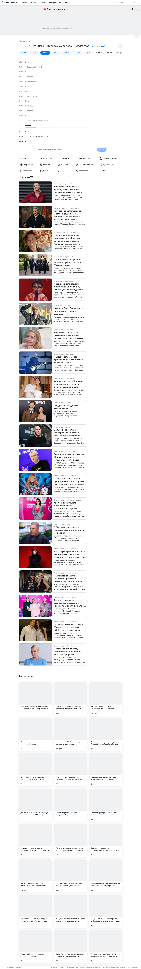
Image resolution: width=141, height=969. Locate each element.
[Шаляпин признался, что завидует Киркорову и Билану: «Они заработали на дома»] (105, 769)
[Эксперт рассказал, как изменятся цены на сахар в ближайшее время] (105, 699)
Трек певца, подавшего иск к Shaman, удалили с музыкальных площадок (69, 457)
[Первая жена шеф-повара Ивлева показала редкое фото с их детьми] (35, 769)
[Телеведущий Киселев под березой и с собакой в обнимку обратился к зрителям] (105, 734)
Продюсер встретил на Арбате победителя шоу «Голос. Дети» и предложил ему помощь (68, 287)
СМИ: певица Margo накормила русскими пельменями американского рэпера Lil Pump (69, 579)
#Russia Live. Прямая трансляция (38, 120)
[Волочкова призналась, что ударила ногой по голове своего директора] (35, 840)
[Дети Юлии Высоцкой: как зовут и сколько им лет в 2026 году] (35, 805)
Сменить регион (97, 46)
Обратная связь (132, 967)
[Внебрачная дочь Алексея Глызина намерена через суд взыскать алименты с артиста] (105, 946)
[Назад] (132, 9)
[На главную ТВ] (7, 2)
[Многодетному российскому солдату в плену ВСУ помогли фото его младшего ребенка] (70, 699)
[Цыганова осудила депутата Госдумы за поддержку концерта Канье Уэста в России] (70, 769)
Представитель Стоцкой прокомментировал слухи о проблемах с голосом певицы (69, 481)
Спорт (119, 53)
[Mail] (3, 2)
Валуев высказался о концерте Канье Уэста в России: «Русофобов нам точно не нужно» (67, 433)
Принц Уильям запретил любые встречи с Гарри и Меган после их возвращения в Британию (68, 262)
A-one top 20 (30, 77)
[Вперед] (137, 9)
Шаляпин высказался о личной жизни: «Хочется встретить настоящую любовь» (67, 238)
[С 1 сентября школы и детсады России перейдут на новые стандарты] (70, 875)
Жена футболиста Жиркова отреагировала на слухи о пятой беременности (68, 384)
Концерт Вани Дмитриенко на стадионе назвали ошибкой (68, 311)
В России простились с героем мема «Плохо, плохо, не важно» (69, 530)
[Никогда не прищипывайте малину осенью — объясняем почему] (35, 875)
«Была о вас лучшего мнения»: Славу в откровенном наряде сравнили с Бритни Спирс (68, 506)
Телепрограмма (24, 41)
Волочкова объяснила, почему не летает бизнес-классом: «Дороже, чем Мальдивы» (68, 652)
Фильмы (98, 53)
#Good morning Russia (34, 67)
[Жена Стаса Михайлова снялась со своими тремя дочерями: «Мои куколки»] (70, 946)
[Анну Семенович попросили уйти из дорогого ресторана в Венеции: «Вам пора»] (70, 911)
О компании (10, 967)
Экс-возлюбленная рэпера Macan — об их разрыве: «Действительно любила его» (68, 627)
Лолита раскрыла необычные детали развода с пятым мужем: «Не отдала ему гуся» (69, 554)
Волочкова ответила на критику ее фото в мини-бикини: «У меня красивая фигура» (68, 189)
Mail (3, 967)
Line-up (28, 91)
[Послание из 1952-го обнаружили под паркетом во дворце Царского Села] (70, 734)
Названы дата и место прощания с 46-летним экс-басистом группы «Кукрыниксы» (68, 360)
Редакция (53, 967)
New (27, 62)
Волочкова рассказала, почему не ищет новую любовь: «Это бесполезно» (68, 335)
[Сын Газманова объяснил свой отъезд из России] (35, 734)
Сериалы (109, 53)
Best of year (29, 106)
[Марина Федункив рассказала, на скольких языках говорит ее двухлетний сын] (105, 875)
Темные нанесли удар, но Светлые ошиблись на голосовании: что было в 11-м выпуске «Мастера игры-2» (69, 214)
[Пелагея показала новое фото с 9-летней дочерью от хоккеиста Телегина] (70, 840)
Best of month (30, 81)
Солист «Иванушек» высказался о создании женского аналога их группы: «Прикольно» (69, 603)
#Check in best (31, 96)
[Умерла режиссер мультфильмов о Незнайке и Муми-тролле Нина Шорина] (105, 911)
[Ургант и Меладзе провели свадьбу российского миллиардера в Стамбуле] (35, 946)
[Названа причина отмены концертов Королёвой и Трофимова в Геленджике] (70, 805)
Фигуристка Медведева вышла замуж (66, 407)
